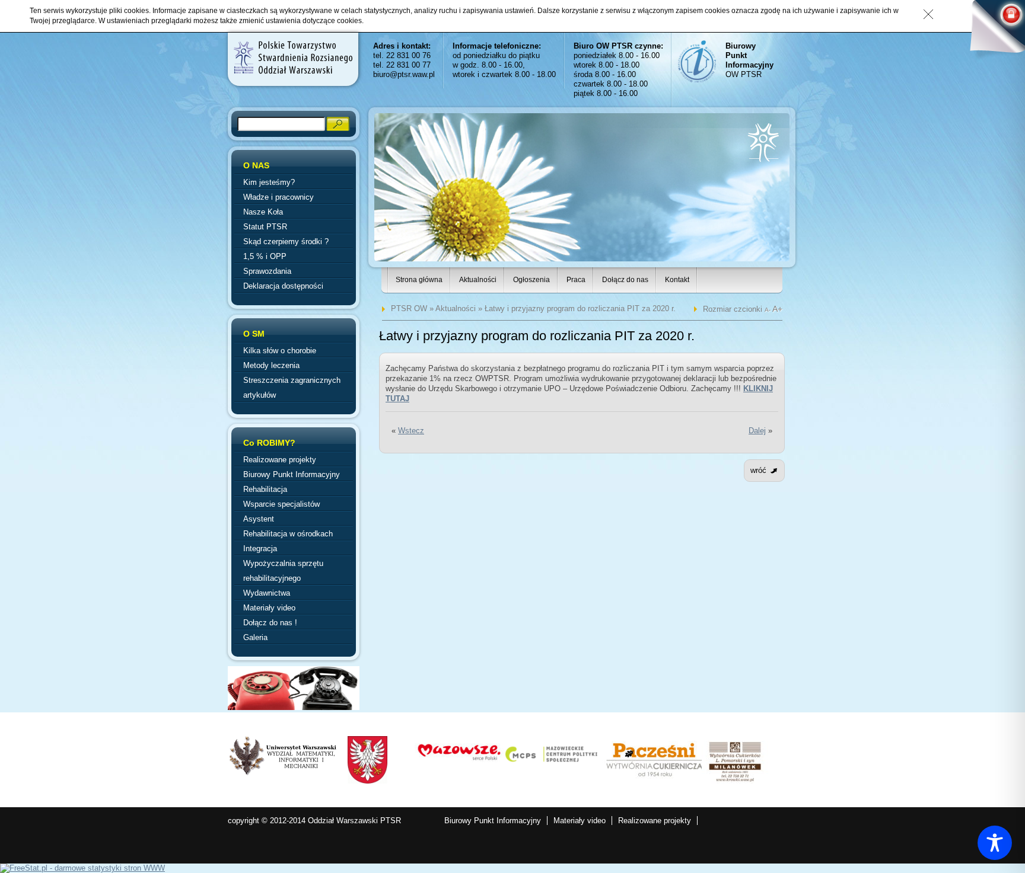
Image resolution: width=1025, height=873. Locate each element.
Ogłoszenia (531, 280)
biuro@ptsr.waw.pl (404, 74)
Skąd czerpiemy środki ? (286, 241)
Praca (575, 280)
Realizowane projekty (279, 459)
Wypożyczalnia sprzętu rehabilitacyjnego (283, 571)
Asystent (258, 518)
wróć (758, 470)
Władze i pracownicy (278, 197)
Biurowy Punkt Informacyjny (291, 474)
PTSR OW (409, 308)
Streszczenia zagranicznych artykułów (291, 387)
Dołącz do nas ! (270, 622)
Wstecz (411, 430)
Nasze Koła (263, 211)
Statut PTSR (265, 226)
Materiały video (269, 607)
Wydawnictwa (266, 593)
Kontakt (677, 280)
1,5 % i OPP (265, 256)
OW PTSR (749, 60)
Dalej (757, 430)
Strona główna (419, 280)
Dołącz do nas (625, 280)
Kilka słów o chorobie (279, 350)
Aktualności (477, 280)
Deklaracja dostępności (283, 286)
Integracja (260, 548)
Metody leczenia (271, 365)
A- (768, 309)
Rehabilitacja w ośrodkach (288, 533)
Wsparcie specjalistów (281, 504)
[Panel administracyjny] (992, 31)
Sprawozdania (267, 271)
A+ (777, 309)
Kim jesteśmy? (269, 182)
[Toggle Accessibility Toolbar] (994, 842)
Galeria (255, 637)
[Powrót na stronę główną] (292, 57)
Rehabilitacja (265, 489)
